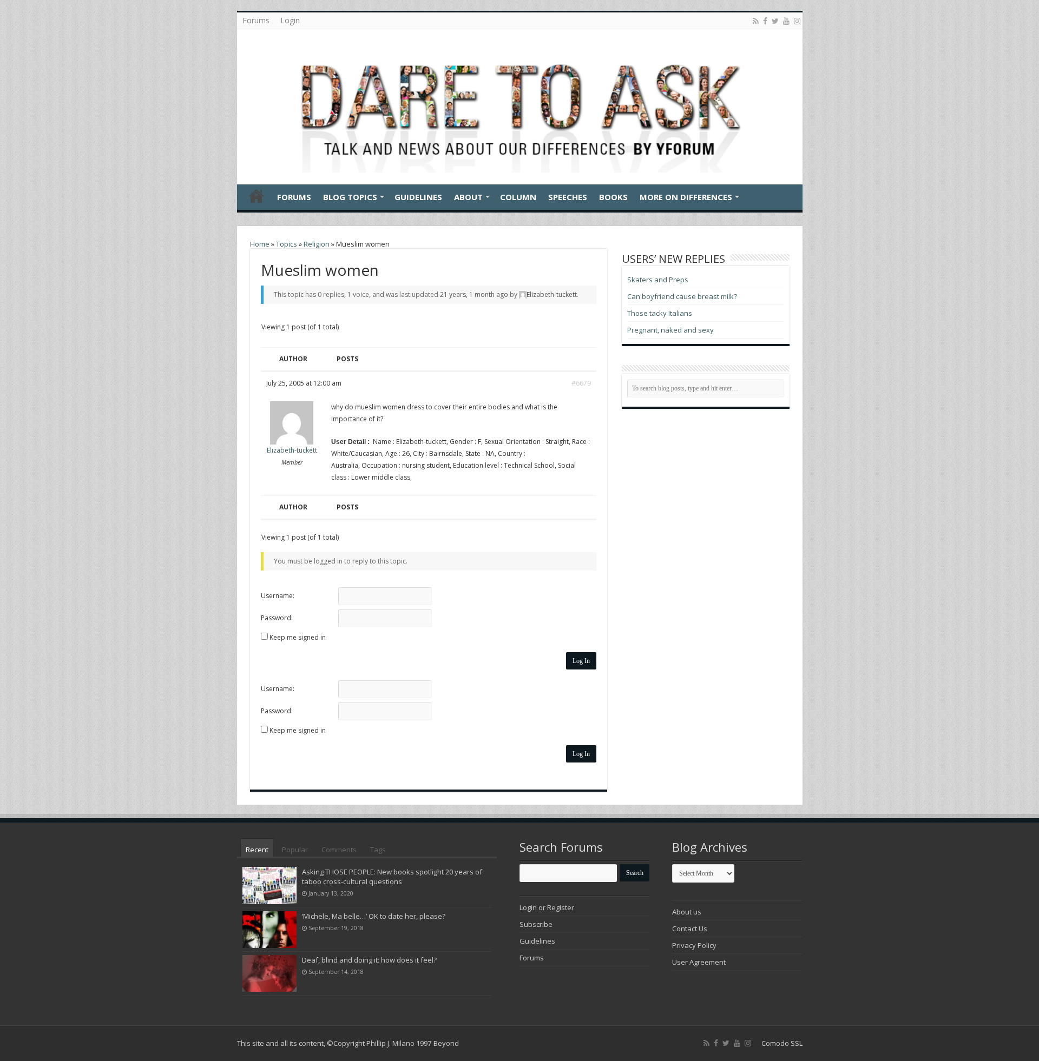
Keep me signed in (297, 637)
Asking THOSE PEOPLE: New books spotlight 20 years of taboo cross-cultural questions (392, 876)
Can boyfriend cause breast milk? (682, 296)
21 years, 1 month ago (474, 294)
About (468, 196)
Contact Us (689, 928)
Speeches (567, 196)
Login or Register (547, 907)
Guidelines (418, 196)
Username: (277, 595)
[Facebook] (765, 21)
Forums (255, 20)
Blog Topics (350, 196)
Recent (257, 849)
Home (256, 195)
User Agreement (699, 962)
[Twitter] (775, 21)
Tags (378, 849)
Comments (339, 849)
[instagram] (797, 21)
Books (613, 196)
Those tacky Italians (659, 313)
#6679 (581, 383)
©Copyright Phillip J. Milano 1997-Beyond (393, 1043)
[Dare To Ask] (519, 104)
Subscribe (536, 924)
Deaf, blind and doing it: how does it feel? (369, 960)
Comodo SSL (782, 1043)
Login (290, 20)
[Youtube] (786, 21)
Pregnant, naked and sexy (670, 330)
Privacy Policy (694, 945)
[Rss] (756, 21)
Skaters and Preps (657, 279)
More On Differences (686, 196)
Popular (295, 849)
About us (686, 912)
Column (518, 196)
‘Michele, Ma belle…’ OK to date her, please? (373, 916)
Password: (277, 617)
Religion (317, 244)
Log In (581, 661)
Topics (286, 244)
